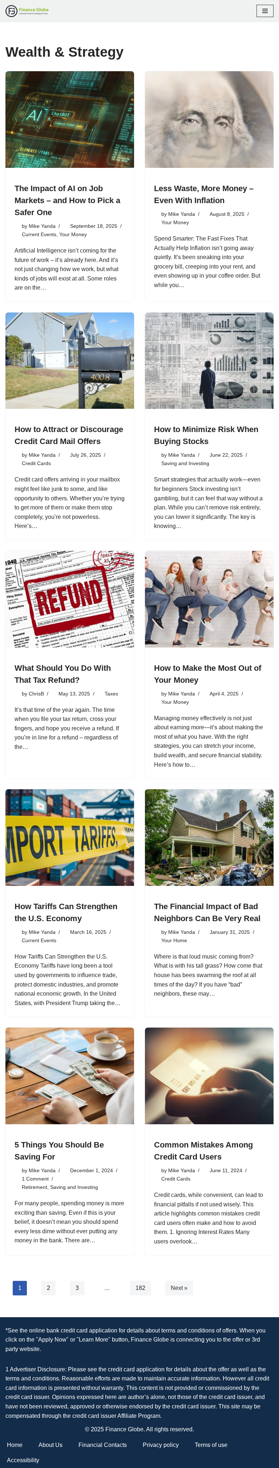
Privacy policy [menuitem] (161, 1445)
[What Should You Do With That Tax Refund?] (69, 599)
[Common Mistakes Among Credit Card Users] (209, 1076)
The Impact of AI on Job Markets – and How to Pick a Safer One (67, 200)
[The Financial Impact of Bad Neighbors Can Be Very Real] (209, 837)
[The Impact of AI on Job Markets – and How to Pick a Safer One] (69, 119)
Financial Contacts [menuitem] (102, 1445)
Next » (179, 1288)
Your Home (174, 940)
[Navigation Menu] (265, 11)
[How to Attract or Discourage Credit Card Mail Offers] (69, 360)
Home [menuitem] (15, 1445)
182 (140, 1288)
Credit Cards (36, 463)
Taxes (111, 694)
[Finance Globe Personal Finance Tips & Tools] (27, 11)
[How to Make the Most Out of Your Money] (209, 599)
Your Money (73, 234)
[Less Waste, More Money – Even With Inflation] (209, 119)
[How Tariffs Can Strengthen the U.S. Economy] (69, 837)
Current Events (39, 234)
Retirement (34, 1187)
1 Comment (35, 1179)
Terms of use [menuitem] (211, 1445)
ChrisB (36, 694)
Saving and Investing (185, 463)
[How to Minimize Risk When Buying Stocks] (209, 360)
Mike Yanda (42, 226)
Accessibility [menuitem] (23, 1460)
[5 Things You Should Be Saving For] (69, 1076)
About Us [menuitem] (50, 1445)
